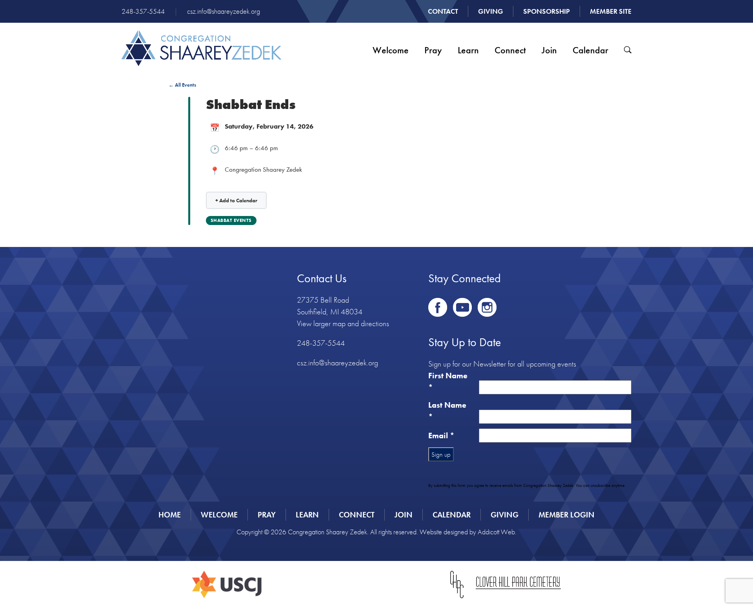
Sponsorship (546, 11)
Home (169, 515)
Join (549, 50)
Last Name (447, 411)
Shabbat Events (231, 220)
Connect (510, 50)
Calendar (590, 50)
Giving (490, 11)
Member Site (610, 11)
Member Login (566, 515)
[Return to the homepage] (201, 48)
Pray (433, 50)
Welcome (391, 50)
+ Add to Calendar (236, 200)
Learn (468, 50)
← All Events (182, 85)
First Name (447, 381)
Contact (443, 11)
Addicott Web (496, 531)
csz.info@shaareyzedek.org (223, 11)
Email (441, 435)
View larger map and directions (343, 323)
